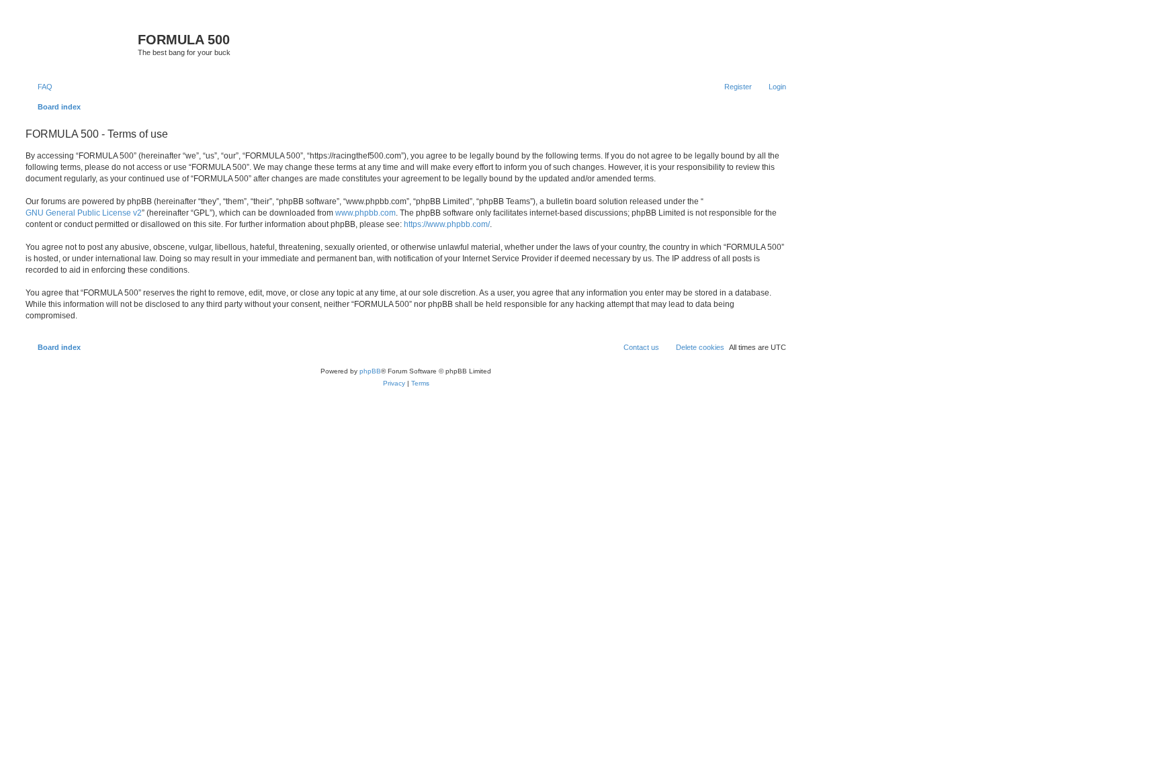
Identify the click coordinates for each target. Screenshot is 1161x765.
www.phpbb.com (365, 213)
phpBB (370, 371)
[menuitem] (39, 87)
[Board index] (80, 43)
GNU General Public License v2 (84, 213)
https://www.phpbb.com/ (447, 224)
